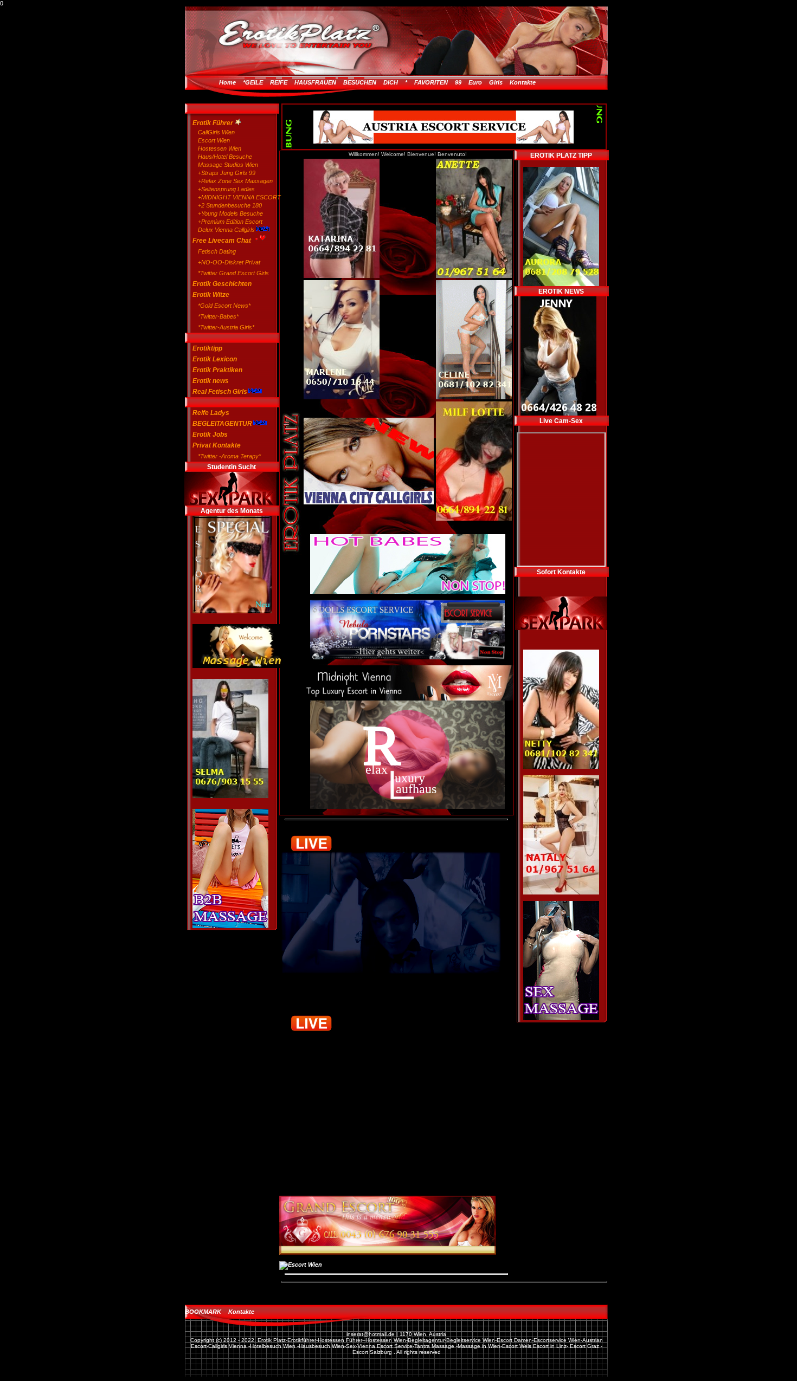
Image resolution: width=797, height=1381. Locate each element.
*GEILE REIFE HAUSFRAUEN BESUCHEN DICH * (325, 82)
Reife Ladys (210, 413)
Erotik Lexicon (214, 359)
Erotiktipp (207, 348)
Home (227, 82)
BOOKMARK (203, 1311)
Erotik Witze (210, 295)
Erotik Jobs (210, 434)
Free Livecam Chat (222, 240)
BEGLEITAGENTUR (222, 423)
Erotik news (210, 381)
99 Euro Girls (479, 82)
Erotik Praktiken (217, 370)
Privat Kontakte (216, 445)
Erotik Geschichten (222, 284)
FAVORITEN (431, 82)
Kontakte (523, 82)
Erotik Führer (213, 123)
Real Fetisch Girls (219, 392)
